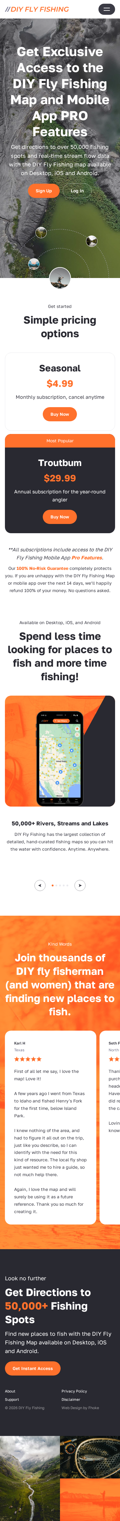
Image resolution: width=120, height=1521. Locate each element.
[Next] (80, 885)
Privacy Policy (74, 1390)
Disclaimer (71, 1399)
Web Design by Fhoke (80, 1407)
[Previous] (40, 885)
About (10, 1390)
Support (12, 1399)
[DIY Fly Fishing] (37, 9)
